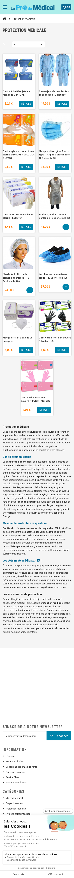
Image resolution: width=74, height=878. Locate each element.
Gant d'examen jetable (17, 457)
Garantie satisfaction (16, 782)
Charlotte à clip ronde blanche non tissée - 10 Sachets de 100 (16, 278)
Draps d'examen (14, 803)
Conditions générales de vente (21, 766)
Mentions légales (15, 761)
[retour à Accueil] (4, 19)
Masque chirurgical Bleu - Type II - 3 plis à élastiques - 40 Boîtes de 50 (54, 154)
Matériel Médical (14, 798)
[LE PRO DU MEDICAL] (33, 7)
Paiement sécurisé (15, 772)
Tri (4, 44)
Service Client (13, 777)
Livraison (10, 756)
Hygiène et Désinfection (18, 814)
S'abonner (61, 736)
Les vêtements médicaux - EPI (22, 560)
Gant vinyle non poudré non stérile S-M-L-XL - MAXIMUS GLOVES (19, 154)
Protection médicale (16, 808)
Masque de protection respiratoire (25, 523)
